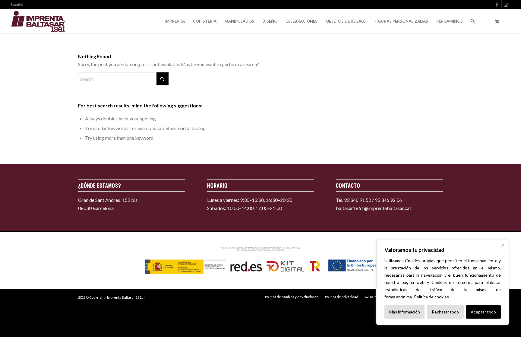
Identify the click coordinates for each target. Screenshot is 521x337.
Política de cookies (431, 296)
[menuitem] (17, 4)
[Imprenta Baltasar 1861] (38, 21)
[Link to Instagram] (505, 4)
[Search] (472, 21)
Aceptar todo (483, 311)
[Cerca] (502, 245)
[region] (442, 282)
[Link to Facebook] (496, 4)
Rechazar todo (445, 311)
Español (17, 4)
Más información (404, 311)
